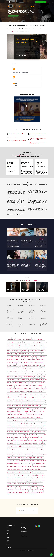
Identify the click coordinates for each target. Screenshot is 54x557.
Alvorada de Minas (9, 472)
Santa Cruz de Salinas (10, 463)
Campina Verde (40, 368)
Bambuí (38, 362)
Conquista (28, 423)
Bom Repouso (44, 397)
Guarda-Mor (41, 426)
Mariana (18, 347)
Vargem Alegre (44, 428)
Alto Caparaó (40, 434)
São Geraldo (21, 388)
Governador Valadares (10, 339)
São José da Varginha (41, 446)
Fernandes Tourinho (10, 475)
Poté (11, 376)
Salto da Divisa (44, 422)
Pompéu (8, 356)
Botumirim (8, 431)
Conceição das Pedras (34, 483)
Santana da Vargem (34, 420)
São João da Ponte (15, 362)
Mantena (22, 359)
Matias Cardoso (27, 394)
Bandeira (8, 452)
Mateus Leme (37, 356)
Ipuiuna (44, 400)
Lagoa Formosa (16, 373)
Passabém (28, 492)
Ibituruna (41, 481)
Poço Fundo (30, 374)
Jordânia (43, 396)
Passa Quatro (25, 376)
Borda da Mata (24, 370)
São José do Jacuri (16, 429)
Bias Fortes (33, 475)
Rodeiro (23, 411)
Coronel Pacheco (42, 480)
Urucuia (26, 374)
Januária (40, 345)
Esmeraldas (36, 345)
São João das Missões (39, 385)
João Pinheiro (43, 348)
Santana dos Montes (20, 469)
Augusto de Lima (41, 449)
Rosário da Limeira (9, 455)
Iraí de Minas (18, 423)
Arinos (24, 373)
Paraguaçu (33, 365)
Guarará (12, 469)
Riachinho (16, 411)
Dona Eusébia (9, 428)
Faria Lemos (28, 477)
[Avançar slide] (47, 294)
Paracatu (8, 344)
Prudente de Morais (35, 397)
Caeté (18, 350)
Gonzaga (43, 431)
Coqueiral (16, 405)
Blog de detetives (23, 527)
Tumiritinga (24, 426)
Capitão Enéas (38, 379)
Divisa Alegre (9, 426)
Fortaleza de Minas (9, 458)
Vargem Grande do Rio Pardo (34, 446)
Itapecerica (19, 365)
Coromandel (8, 359)
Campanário (38, 469)
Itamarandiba (36, 353)
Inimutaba (8, 417)
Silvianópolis (35, 431)
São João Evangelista (14, 377)
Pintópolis (12, 417)
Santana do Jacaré (33, 451)
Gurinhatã (8, 437)
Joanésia (28, 455)
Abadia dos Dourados (13, 423)
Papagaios (19, 377)
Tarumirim (28, 382)
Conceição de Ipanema (23, 455)
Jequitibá (36, 443)
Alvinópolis (42, 379)
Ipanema (32, 368)
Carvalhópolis (37, 472)
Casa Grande (12, 489)
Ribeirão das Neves (9, 536)
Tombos (40, 411)
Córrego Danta (43, 477)
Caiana (41, 437)
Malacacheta (23, 371)
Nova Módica (32, 472)
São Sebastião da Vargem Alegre (25, 481)
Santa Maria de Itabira (38, 396)
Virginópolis (14, 399)
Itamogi (35, 400)
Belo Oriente (37, 359)
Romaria (12, 474)
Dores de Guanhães (41, 443)
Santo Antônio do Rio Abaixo (20, 492)
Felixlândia (19, 379)
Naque (8, 423)
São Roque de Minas (20, 422)
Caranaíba (18, 478)
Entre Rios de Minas (28, 379)
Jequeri (15, 388)
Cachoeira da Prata (15, 472)
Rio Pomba (20, 373)
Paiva (39, 492)
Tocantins (8, 376)
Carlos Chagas (19, 371)
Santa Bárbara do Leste (10, 411)
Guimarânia (31, 411)
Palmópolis (29, 437)
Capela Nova (37, 454)
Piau (39, 484)
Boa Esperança (19, 351)
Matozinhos (12, 353)
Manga (38, 371)
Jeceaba (20, 449)
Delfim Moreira (36, 411)
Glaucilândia (38, 478)
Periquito (40, 425)
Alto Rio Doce (16, 396)
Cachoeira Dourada (9, 486)
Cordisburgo (36, 405)
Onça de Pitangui (17, 480)
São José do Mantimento (10, 484)
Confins (28, 426)
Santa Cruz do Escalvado (27, 452)
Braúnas (43, 451)
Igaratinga (32, 396)
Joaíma (40, 377)
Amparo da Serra (9, 454)
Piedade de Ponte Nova (17, 463)
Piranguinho (19, 408)
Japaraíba (42, 458)
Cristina (29, 400)
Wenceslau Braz (41, 486)
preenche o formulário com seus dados (22, 155)
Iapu (7, 396)
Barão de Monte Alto (30, 440)
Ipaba (27, 371)
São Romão (25, 388)
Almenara (42, 350)
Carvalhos (22, 457)
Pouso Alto (17, 434)
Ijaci (23, 428)
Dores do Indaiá (15, 385)
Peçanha (11, 374)
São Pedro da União (28, 454)
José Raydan (9, 448)
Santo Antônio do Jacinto (22, 391)
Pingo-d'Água (38, 448)
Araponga (41, 408)
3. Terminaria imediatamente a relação (23, 52)
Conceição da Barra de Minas (22, 466)
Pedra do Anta (14, 481)
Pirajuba (39, 431)
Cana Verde (16, 437)
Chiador (14, 486)
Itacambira (40, 440)
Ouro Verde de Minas (23, 434)
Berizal (39, 452)
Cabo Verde (44, 382)
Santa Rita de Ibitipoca (21, 475)
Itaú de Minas (43, 376)
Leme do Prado (9, 449)
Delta (7, 399)
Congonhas (41, 347)
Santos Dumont (9, 350)
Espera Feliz (20, 362)
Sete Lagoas (19, 339)
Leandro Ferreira (33, 477)
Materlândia (26, 457)
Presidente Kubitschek (31, 481)
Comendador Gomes (27, 480)
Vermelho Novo (24, 451)
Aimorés (10, 362)
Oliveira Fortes (34, 489)
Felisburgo (31, 417)
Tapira (22, 452)
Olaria (25, 492)
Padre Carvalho (32, 429)
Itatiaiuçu (31, 394)
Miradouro (22, 397)
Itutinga (15, 469)
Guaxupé (17, 348)
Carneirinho (16, 402)
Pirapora (32, 347)
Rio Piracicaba (24, 382)
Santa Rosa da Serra (10, 477)
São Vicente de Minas (10, 414)
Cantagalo (34, 455)
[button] (47, 167)
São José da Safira (39, 460)
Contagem (8, 530)
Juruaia (40, 397)
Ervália (15, 371)
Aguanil (15, 457)
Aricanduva (26, 443)
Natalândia (18, 477)
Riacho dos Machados (18, 403)
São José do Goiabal (10, 440)
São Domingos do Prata (21, 374)
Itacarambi (43, 371)
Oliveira (46, 350)
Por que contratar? (23, 528)
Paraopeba (27, 362)
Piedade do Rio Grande (10, 457)
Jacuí (33, 414)
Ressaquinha (39, 451)
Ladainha (8, 373)
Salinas (8, 351)
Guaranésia (8, 371)
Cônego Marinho (40, 414)
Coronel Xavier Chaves (40, 474)
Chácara (34, 478)
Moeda (42, 448)
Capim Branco (30, 402)
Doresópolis (42, 492)
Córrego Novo (22, 484)
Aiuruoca (43, 432)
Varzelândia (35, 370)
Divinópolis (23, 339)
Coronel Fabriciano (12, 342)
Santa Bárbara (32, 356)
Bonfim (31, 425)
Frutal (25, 347)
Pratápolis (15, 408)
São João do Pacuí (39, 457)
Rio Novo (23, 405)
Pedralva (22, 394)
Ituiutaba (23, 342)
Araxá (20, 342)
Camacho (19, 483)
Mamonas (26, 428)
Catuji (12, 431)
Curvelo (34, 344)
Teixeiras (11, 391)
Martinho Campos (25, 385)
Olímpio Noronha (17, 484)
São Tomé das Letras (10, 422)
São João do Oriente (23, 417)
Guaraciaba (43, 399)
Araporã (28, 425)
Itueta (30, 432)
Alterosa (16, 382)
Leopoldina (8, 348)
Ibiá (7, 362)
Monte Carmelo (34, 348)
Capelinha (16, 353)
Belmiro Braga (15, 475)
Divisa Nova (39, 432)
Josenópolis (8, 451)
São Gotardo (27, 353)
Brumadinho (23, 351)
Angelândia (34, 408)
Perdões (37, 365)
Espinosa (11, 356)
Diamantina (38, 348)
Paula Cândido (40, 402)
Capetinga (8, 425)
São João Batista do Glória (38, 417)
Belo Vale (24, 414)
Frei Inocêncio (35, 402)
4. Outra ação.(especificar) (22, 55)
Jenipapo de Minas (29, 414)
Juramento (16, 460)
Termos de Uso (23, 535)
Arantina (39, 483)
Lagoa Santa (9, 347)
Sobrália (20, 437)
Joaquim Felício (15, 454)
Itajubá (34, 342)
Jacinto (29, 388)
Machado (39, 350)
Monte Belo (33, 385)
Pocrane (44, 408)
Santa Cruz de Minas (10, 408)
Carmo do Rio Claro (42, 365)
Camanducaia (14, 365)
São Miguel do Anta (33, 423)
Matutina (28, 469)
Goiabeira (43, 475)
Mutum (26, 359)
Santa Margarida (30, 376)
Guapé (32, 382)
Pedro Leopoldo (13, 347)
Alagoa (17, 486)
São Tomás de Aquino (38, 422)
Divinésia (27, 475)
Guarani (33, 405)
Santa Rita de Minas (16, 420)
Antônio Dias (41, 403)
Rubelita (8, 434)
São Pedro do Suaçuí (10, 443)
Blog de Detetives (13, 31)
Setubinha (37, 388)
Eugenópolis (13, 394)
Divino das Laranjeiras (28, 448)
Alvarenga (40, 466)
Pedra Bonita (39, 420)
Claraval (20, 451)
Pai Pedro (19, 432)
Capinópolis (35, 376)
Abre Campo (20, 385)
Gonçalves (38, 458)
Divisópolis (41, 394)
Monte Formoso (24, 449)
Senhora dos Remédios (20, 399)
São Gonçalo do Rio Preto (28, 478)
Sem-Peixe (20, 486)
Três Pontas (28, 347)
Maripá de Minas (9, 483)
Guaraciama (33, 448)
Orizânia (43, 411)
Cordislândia (9, 474)
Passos (8, 342)
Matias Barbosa (12, 382)
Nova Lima (37, 342)
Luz (40, 371)
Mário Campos (9, 379)
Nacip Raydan (38, 477)
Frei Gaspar (28, 434)
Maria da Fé (40, 382)
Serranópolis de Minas (17, 452)
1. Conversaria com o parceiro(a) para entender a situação (26, 47)
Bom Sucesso (42, 373)
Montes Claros (8, 534)
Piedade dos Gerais (21, 448)
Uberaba (8, 537)
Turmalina (22, 368)
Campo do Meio (16, 391)
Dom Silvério (15, 443)
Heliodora (13, 428)
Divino (26, 368)
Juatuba (29, 359)
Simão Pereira (29, 486)
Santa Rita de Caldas (28, 405)
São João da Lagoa (15, 449)
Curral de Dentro (16, 414)
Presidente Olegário (18, 370)
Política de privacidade (24, 536)
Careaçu (20, 426)
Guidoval (15, 422)
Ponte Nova (21, 347)
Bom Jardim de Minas (10, 429)
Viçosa (13, 345)
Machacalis (28, 420)
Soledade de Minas (9, 432)
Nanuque (15, 351)
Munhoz (33, 432)
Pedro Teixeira (9, 492)
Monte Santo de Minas (28, 365)
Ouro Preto (20, 345)
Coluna (40, 405)
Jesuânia (11, 452)
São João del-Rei (24, 344)
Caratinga (12, 344)
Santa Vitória (9, 370)
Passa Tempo (27, 411)
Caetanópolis (36, 391)
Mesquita (12, 437)
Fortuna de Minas (15, 483)
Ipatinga (15, 339)
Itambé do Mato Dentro (40, 489)
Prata (19, 359)
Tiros (40, 428)
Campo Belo (45, 347)
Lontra (13, 403)
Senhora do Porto (17, 474)
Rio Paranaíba (33, 388)
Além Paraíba (32, 353)
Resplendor (15, 374)
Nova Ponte (27, 377)
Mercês (30, 397)
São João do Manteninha (34, 434)
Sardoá (15, 431)
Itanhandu (23, 379)
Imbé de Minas (20, 425)
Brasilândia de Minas (16, 376)
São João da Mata (34, 484)
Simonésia (13, 370)
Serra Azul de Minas (33, 460)
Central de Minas (31, 422)
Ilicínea (18, 388)
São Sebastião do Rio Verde (19, 489)
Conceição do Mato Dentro (30, 373)
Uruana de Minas (23, 477)
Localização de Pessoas (24, 531)
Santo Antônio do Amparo (32, 371)
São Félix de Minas (38, 475)
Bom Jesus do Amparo (25, 432)
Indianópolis (24, 425)
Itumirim (36, 432)
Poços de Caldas (35, 339)
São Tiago (20, 396)
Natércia (42, 452)
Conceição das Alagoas (14, 359)
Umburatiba (33, 486)
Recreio (10, 399)
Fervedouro (45, 394)
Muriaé (17, 342)
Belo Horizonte (8, 527)
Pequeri (15, 477)
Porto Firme (8, 394)
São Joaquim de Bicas (17, 356)
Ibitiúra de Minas (28, 474)
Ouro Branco (31, 351)
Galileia (34, 425)
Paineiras (18, 457)
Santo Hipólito (37, 480)
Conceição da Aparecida (17, 400)
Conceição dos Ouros (30, 391)
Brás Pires (12, 460)
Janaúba (24, 345)
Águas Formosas (40, 370)
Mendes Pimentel (22, 429)
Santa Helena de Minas (38, 429)
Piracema (27, 429)
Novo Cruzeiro (27, 356)
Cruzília (43, 377)
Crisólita (31, 426)
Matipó (12, 371)
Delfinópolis (24, 420)
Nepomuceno (33, 359)
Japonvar (19, 411)
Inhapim (35, 362)
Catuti (12, 448)
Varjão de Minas (26, 422)
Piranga (38, 373)
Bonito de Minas (18, 394)
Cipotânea (44, 425)
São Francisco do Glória (14, 451)
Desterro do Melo (24, 483)
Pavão (38, 408)
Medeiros (8, 469)
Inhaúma (18, 431)
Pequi (29, 458)
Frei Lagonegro (34, 474)
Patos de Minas (40, 339)
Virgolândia (44, 440)
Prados (20, 405)
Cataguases (16, 345)
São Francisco (36, 347)
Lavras (26, 342)
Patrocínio (15, 344)
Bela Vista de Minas (24, 400)
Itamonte (23, 377)
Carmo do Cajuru (9, 365)
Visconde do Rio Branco (33, 350)
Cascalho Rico (9, 481)
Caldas (8, 382)
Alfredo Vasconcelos (14, 425)
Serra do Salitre (40, 391)
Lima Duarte (39, 374)
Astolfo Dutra (36, 382)
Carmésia (24, 486)
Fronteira (12, 373)
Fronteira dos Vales (16, 455)
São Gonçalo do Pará (10, 388)
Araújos (8, 405)
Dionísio (21, 414)
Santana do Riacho (26, 460)
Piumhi (40, 353)
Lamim (30, 475)
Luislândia (34, 426)
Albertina (18, 481)
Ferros (23, 402)
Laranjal (37, 425)
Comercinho (44, 423)
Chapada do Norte (14, 379)
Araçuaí (20, 353)
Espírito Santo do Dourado (21, 454)
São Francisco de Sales (30, 431)
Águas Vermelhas (9, 385)
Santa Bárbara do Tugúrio (32, 457)
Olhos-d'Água (15, 432)
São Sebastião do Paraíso (30, 345)
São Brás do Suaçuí (33, 469)
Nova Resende (35, 374)
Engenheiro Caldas (36, 394)
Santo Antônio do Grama (35, 466)
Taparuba (32, 480)
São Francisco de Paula (32, 428)
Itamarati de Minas (33, 458)
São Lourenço (14, 350)
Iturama (40, 351)
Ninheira (12, 400)
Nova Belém (14, 478)
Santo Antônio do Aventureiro (27, 472)
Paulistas (28, 451)
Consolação (13, 492)
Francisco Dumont (31, 443)
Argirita (42, 484)
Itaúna (45, 342)
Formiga (43, 345)
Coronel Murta (12, 405)
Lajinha (29, 368)
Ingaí (26, 484)
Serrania (36, 414)
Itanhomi (41, 388)
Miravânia (28, 449)
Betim (7, 533)
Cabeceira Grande (23, 423)
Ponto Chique (44, 460)
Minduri (44, 466)
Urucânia (29, 399)
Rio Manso (44, 434)
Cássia (35, 373)
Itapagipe (33, 379)
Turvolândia (15, 446)
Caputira (45, 403)
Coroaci (20, 402)
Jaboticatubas (18, 368)
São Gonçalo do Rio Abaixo (26, 396)
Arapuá (29, 483)
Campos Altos (36, 377)
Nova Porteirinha (17, 417)
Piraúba (8, 397)
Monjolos (24, 489)
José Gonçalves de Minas (40, 455)
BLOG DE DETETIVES (32, 280)
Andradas (11, 351)
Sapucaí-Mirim (39, 423)
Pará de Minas (41, 342)
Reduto (21, 420)
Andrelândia (45, 388)
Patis (11, 434)
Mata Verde (23, 408)
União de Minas (21, 460)
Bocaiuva (29, 348)
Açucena (23, 403)
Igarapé (28, 350)
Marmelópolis (29, 484)
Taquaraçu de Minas (38, 463)
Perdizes (39, 376)
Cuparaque (15, 448)
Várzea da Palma (36, 351)
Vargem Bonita (29, 489)
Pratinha (20, 472)
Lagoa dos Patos (26, 463)
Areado (46, 379)
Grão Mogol (8, 377)
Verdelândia (37, 403)
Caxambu (23, 365)
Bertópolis (41, 454)
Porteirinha (8, 353)
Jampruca (21, 440)
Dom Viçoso (37, 481)
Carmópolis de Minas (30, 370)
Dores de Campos (39, 400)
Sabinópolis (31, 377)
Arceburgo (11, 397)
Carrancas (43, 463)
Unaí (31, 344)
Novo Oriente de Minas (17, 397)
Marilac (22, 463)
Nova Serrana (30, 342)
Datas (18, 440)
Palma (38, 426)
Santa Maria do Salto (21, 443)
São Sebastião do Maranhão (11, 402)
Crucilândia (19, 446)
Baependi (45, 370)
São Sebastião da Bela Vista (36, 437)
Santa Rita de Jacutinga (34, 449)
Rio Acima (8, 400)
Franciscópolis (36, 440)
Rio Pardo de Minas (42, 356)
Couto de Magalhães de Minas (17, 458)
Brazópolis (20, 382)
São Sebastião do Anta (18, 428)
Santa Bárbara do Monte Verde (11, 480)
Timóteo (29, 344)
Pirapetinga (26, 397)
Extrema (23, 353)
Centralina (33, 399)
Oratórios (33, 454)
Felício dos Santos (34, 452)
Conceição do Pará (24, 437)
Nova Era (8, 374)
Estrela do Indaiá (23, 474)
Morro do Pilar (22, 478)
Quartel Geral (41, 472)
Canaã (31, 455)
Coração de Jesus (42, 359)
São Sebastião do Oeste (15, 426)
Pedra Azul (31, 362)
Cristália (14, 434)
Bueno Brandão (11, 396)
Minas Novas (22, 356)
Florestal (28, 417)
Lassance (37, 428)
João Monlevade (41, 344)
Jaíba (43, 351)
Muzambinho (9, 368)
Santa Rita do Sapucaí (23, 350)
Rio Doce (37, 486)
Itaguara (30, 385)
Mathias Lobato (9, 478)
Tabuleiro (25, 469)
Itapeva (26, 402)
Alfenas (37, 344)
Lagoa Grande (9, 403)
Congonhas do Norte (10, 446)
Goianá (8, 466)
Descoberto (27, 446)
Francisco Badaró (38, 399)
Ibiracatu (25, 440)
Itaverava (15, 440)
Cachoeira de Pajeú (28, 403)
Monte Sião (41, 362)
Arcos (27, 351)
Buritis (24, 362)
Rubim (32, 400)
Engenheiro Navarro (9, 420)
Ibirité (31, 339)
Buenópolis (25, 399)
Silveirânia (8, 489)
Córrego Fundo (44, 429)
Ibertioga (23, 446)
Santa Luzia (27, 339)
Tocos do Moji (32, 463)
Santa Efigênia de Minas (24, 458)
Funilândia (8, 460)
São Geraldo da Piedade (13, 466)
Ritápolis (45, 454)
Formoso (44, 402)
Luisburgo (21, 431)
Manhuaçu (19, 344)
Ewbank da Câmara (28, 466)
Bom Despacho (25, 348)
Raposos (21, 376)
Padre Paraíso (13, 368)
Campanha (43, 374)
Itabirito (21, 348)
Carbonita (33, 403)
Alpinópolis (35, 368)
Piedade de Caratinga (29, 408)
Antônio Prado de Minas (34, 492)
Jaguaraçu (21, 480)
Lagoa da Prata (13, 348)
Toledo (25, 431)
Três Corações (9, 345)
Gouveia (8, 391)
